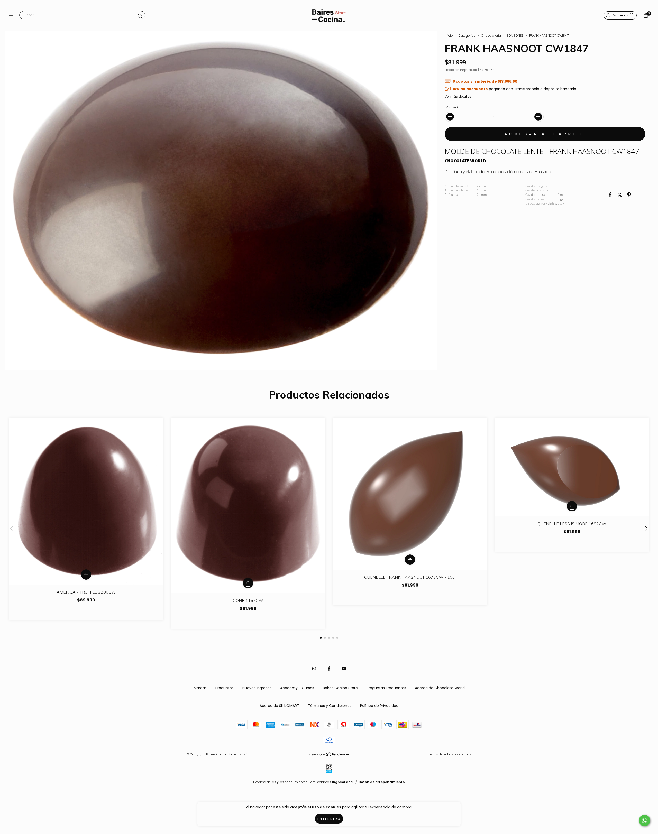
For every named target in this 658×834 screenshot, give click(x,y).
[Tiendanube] (329, 755)
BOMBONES (515, 35)
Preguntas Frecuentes (386, 687)
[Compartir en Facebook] (610, 195)
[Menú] (12, 15)
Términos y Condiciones (329, 705)
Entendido (329, 819)
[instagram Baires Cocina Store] (314, 668)
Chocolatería (491, 35)
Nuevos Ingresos (256, 687)
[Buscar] (140, 16)
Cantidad (451, 107)
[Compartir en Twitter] (619, 195)
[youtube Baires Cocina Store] (344, 668)
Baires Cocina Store (340, 687)
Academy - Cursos (297, 687)
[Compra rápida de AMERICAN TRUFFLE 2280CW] (86, 574)
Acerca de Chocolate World (440, 687)
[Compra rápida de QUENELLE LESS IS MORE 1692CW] (572, 506)
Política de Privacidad (379, 705)
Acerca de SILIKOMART (279, 705)
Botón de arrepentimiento (382, 782)
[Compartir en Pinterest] (629, 195)
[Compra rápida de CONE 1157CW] (248, 583)
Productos (224, 687)
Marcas (200, 687)
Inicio (449, 35)
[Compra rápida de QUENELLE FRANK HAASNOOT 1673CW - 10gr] (410, 559)
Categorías (467, 35)
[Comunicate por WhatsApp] (644, 820)
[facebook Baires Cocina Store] (329, 668)
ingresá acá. (343, 782)
